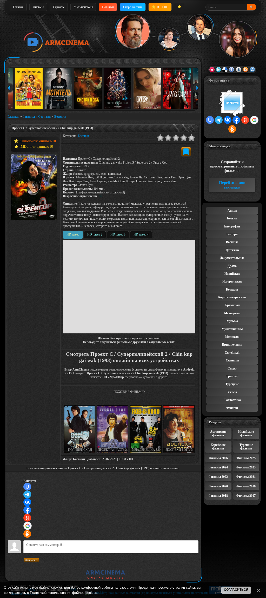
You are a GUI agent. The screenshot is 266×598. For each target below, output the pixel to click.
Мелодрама (232, 313)
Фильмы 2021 (246, 477)
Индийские (232, 274)
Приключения (232, 344)
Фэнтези (232, 408)
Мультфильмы (83, 7)
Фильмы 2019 (246, 486)
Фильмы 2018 (218, 496)
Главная (18, 7)
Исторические (232, 281)
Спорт (232, 368)
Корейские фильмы (218, 446)
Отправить (31, 559)
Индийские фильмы (246, 433)
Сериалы (58, 7)
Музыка (232, 321)
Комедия (232, 289)
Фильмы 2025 (246, 458)
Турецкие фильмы (246, 446)
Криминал (232, 305)
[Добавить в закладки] (186, 152)
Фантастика (232, 400)
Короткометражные (232, 297)
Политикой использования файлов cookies (63, 593)
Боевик (232, 218)
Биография (232, 226)
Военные (232, 242)
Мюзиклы (232, 337)
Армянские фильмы (218, 433)
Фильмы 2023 (246, 467)
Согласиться (236, 590)
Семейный (232, 352)
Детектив (232, 250)
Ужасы (232, 392)
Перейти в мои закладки (232, 184)
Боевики (60, 116)
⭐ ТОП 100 (160, 7)
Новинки (108, 7)
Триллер (232, 376)
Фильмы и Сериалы (37, 116)
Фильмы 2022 (218, 477)
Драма (232, 266)
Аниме (232, 210)
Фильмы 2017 (246, 496)
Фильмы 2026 (218, 458)
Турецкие (232, 384)
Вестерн (232, 234)
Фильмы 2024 (218, 467)
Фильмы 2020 (218, 486)
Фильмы (38, 7)
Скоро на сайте (132, 7)
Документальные (232, 258)
